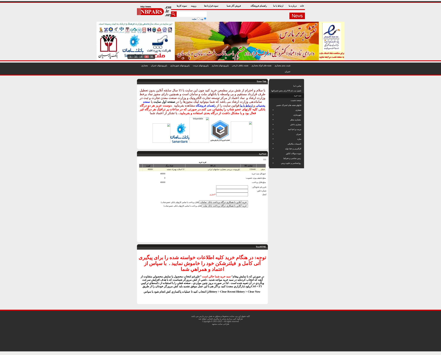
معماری (144, 65)
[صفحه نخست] (271, 100)
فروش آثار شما (234, 5)
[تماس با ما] (271, 86)
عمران (287, 71)
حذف (263, 169)
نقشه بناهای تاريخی (240, 65)
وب (202, 19)
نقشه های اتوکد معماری (261, 65)
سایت (194, 19)
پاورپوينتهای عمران (159, 65)
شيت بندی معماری (282, 65)
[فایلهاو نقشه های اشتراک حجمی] (271, 105)
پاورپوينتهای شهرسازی (180, 65)
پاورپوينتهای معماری (220, 65)
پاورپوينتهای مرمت (201, 65)
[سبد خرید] (271, 95)
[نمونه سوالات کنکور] (271, 153)
